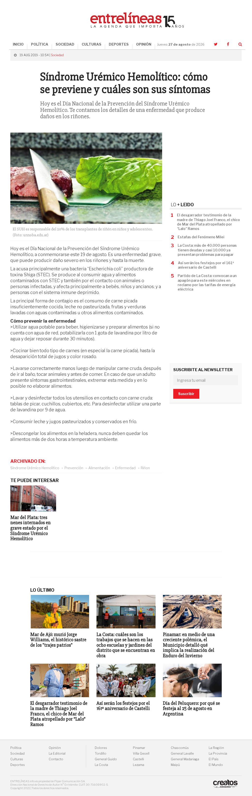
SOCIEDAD (65, 44)
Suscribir (186, 394)
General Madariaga (185, 759)
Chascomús (180, 748)
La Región (216, 748)
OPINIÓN (143, 44)
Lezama (138, 765)
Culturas (16, 759)
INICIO (18, 44)
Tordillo (100, 753)
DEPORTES (119, 44)
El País (214, 759)
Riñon (145, 468)
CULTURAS (91, 44)
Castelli (138, 759)
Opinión (55, 748)
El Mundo (216, 765)
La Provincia (218, 753)
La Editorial (57, 753)
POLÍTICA (39, 44)
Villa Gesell (141, 753)
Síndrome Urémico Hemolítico (34, 468)
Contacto (56, 759)
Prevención (73, 468)
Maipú (175, 765)
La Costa (101, 765)
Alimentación (99, 468)
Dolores (101, 748)
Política (15, 748)
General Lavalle (182, 753)
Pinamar (139, 748)
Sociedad (57, 55)
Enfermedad (125, 468)
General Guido (106, 759)
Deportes (17, 765)
